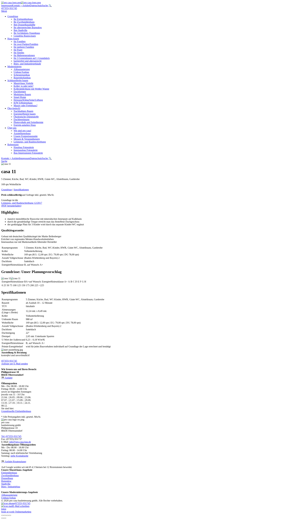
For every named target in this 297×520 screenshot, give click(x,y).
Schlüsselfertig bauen (17, 80)
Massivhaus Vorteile (23, 83)
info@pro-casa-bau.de (20, 442)
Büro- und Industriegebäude (27, 63)
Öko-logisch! (13, 108)
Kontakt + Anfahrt (21, 5)
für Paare (18, 49)
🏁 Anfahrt (6, 377)
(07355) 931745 (9, 8)
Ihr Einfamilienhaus (23, 19)
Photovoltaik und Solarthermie (28, 122)
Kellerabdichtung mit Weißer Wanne (31, 88)
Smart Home (20, 97)
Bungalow (6, 481)
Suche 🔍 (47, 5)
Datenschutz (36, 5)
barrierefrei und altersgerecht (27, 61)
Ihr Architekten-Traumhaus (27, 33)
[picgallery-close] (2, 515)
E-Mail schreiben (21, 506)
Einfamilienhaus (9, 472)
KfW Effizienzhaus (23, 102)
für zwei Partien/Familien (26, 44)
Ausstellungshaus (22, 133)
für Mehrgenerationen (24, 55)
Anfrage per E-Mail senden (14, 363)
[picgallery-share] (5, 515)
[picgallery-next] (5, 518)
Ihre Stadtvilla (20, 30)
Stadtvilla (5, 484)
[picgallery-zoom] (10, 515)
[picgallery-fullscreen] (7, 515)
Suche (4, 161)
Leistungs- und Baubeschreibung (30, 141)
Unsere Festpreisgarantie (26, 136)
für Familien (20, 41)
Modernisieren (14, 66)
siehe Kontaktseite (19, 455)
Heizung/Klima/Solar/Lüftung (28, 100)
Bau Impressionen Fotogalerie (28, 153)
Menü (4, 11)
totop (3, 509)
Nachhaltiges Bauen (23, 111)
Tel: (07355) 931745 (11, 436)
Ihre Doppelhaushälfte (24, 24)
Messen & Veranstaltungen (27, 139)
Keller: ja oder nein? (23, 86)
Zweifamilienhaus (10, 475)
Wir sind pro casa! (22, 130)
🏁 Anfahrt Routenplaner (13, 461)
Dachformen (20, 91)
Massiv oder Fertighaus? (25, 105)
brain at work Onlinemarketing (16, 511)
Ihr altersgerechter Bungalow (28, 27)
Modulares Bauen (22, 94)
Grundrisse (12, 16)
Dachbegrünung (21, 119)
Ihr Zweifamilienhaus (24, 22)
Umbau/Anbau (8, 497)
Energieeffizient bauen (25, 114)
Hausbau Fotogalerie (24, 147)
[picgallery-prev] (2, 518)
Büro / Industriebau (10, 486)
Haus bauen (13, 38)
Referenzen (13, 144)
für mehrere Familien (24, 47)
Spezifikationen (21, 189)
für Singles (19, 52)
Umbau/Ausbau (21, 72)
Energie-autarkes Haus (25, 125)
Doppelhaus (7, 478)
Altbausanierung (22, 69)
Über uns (11, 128)
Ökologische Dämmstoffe (26, 116)
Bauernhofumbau (22, 77)
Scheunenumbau (22, 75)
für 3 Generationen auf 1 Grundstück (32, 58)
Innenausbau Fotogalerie (26, 150)
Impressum (6, 5)
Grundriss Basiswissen (25, 36)
